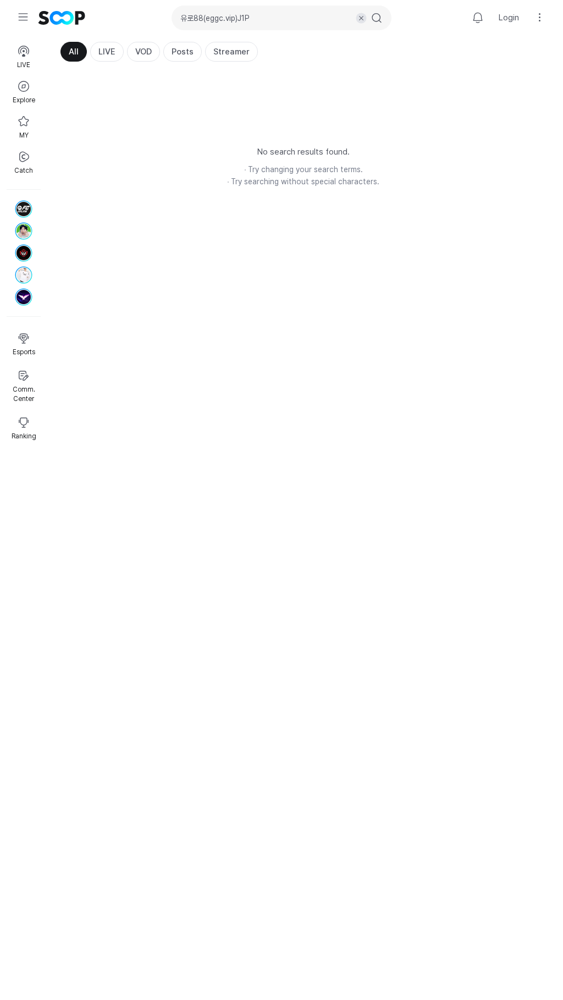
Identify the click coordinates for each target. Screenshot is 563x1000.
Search (376, 18)
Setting (540, 18)
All (74, 52)
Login (509, 18)
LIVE (106, 52)
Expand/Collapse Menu (23, 17)
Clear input (361, 18)
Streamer (231, 52)
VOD (143, 52)
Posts (183, 52)
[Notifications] (478, 18)
